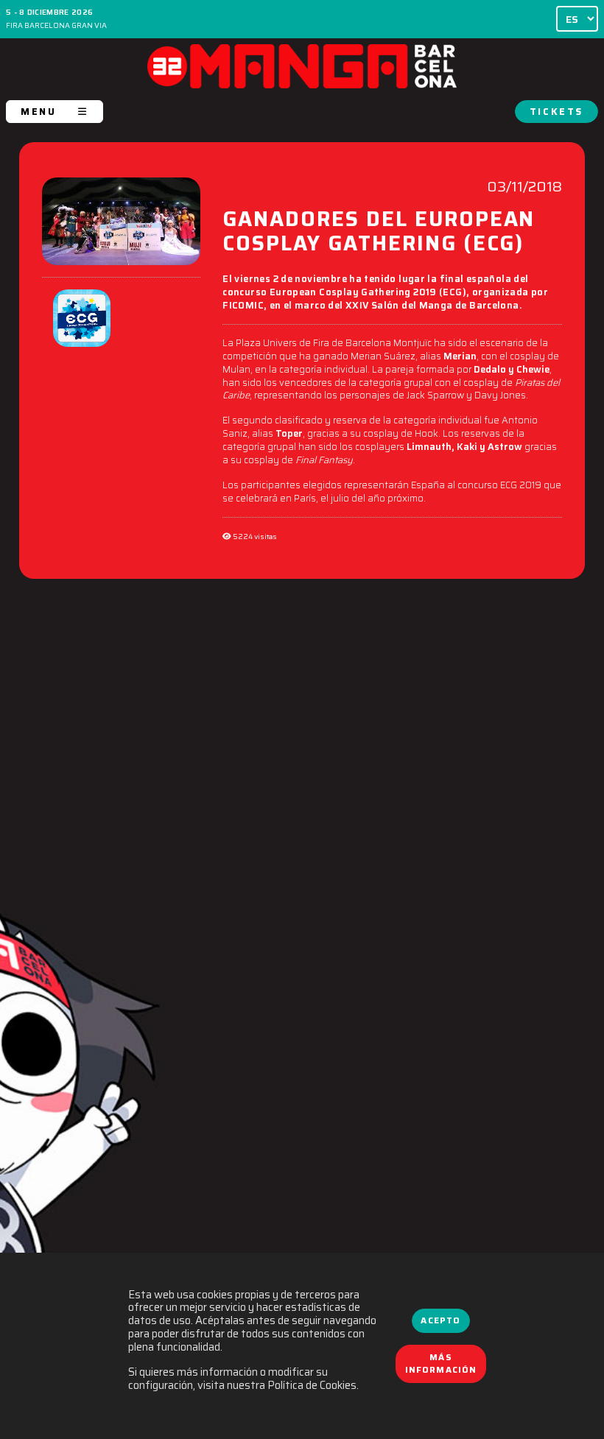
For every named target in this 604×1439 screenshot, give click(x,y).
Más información (441, 1364)
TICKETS (556, 111)
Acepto (440, 1320)
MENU (38, 111)
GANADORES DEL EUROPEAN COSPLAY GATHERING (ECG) (378, 233)
